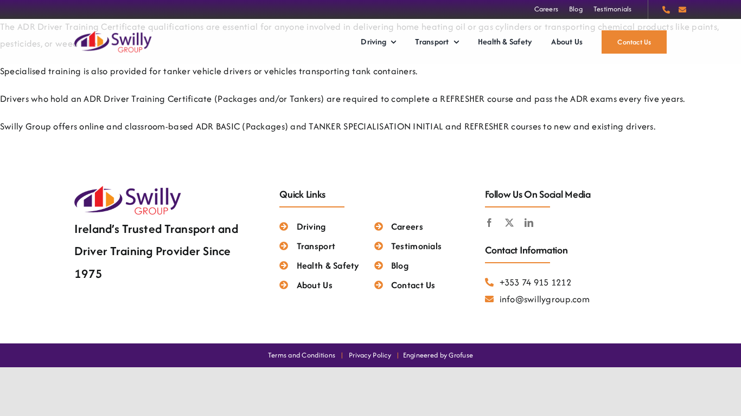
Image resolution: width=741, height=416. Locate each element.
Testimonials (416, 245)
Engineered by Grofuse (438, 355)
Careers (407, 226)
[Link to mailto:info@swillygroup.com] (682, 10)
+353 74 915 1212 (535, 282)
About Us (314, 284)
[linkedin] (529, 222)
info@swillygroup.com (545, 299)
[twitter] (509, 222)
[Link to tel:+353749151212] (666, 10)
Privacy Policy (370, 355)
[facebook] (489, 222)
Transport (316, 245)
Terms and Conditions (301, 355)
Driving (311, 226)
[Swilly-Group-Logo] (114, 33)
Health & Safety (328, 265)
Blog (399, 265)
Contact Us (413, 284)
